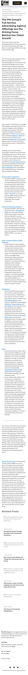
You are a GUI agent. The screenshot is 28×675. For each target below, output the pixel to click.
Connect (17, 3)
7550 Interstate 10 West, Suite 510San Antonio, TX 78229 (11, 645)
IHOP (12, 132)
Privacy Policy (5, 658)
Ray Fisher (8, 306)
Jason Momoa (16, 304)
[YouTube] (17, 667)
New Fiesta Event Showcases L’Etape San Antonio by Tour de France (14, 559)
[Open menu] (25, 3)
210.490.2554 (5, 653)
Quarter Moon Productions (10, 177)
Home (4, 9)
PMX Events (6, 289)
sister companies (7, 167)
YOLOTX (12, 193)
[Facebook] (10, 667)
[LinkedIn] (14, 667)
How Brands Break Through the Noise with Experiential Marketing (13, 533)
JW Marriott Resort (11, 300)
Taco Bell (22, 139)
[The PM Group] (5, 3)
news (9, 9)
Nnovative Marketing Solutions (12, 207)
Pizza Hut (13, 139)
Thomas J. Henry (17, 135)
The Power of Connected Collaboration (12, 610)
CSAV (3, 349)
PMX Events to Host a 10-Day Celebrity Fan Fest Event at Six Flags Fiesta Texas (14, 585)
